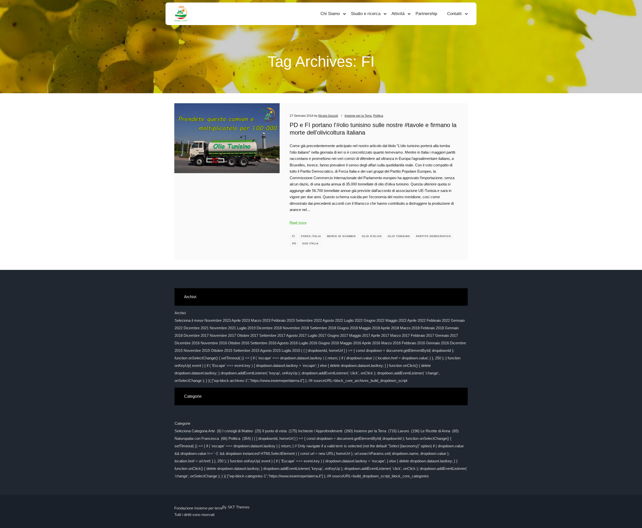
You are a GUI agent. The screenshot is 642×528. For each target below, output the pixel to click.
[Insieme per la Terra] (181, 13)
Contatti (454, 13)
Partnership (426, 13)
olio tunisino (399, 236)
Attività (398, 13)
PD (294, 243)
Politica (378, 115)
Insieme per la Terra (358, 115)
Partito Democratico (433, 236)
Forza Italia (311, 236)
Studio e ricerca (365, 13)
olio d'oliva (372, 236)
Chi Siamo (330, 13)
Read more (298, 223)
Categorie (182, 423)
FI (293, 236)
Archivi (180, 313)
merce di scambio (341, 236)
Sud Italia (310, 243)
